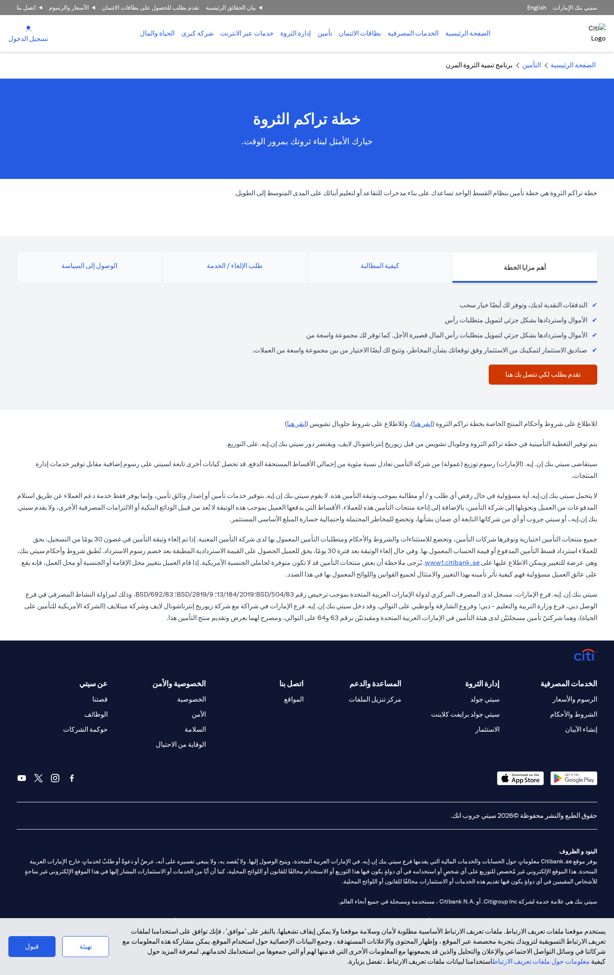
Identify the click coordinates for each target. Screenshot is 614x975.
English (536, 7)
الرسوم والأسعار (575, 699)
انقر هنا (422, 424)
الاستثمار (487, 729)
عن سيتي (93, 683)
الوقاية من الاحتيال (181, 744)
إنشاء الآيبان (581, 729)
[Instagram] (55, 778)
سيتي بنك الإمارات (575, 7)
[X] (38, 778)
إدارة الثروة (295, 33)
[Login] (28, 28)
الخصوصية (191, 699)
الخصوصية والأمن (179, 683)
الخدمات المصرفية (413, 33)
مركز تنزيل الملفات (375, 699)
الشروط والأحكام (573, 714)
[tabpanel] (307, 338)
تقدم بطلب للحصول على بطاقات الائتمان (150, 7)
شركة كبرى (197, 33)
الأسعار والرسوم (69, 7)
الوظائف (96, 714)
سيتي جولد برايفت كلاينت (465, 714)
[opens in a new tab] (574, 778)
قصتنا (100, 699)
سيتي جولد (485, 699)
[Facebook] (72, 778)
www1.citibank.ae (452, 563)
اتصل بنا (26, 7)
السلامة (195, 729)
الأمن (199, 714)
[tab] (413, 33)
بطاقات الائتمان (360, 33)
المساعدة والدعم (375, 683)
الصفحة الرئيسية (467, 33)
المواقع (294, 699)
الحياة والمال (157, 33)
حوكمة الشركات (85, 729)
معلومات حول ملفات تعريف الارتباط (541, 961)
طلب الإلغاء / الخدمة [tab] (235, 266)
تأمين (324, 33)
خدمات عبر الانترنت (247, 33)
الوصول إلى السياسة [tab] (89, 266)
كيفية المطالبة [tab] (379, 266)
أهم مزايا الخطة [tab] (525, 267)
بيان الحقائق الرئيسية (231, 7)
